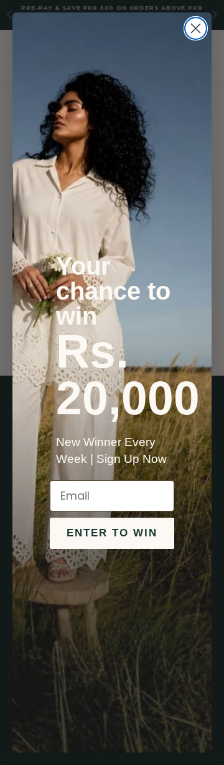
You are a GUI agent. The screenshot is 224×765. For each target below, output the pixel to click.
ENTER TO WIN (112, 533)
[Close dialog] (196, 28)
